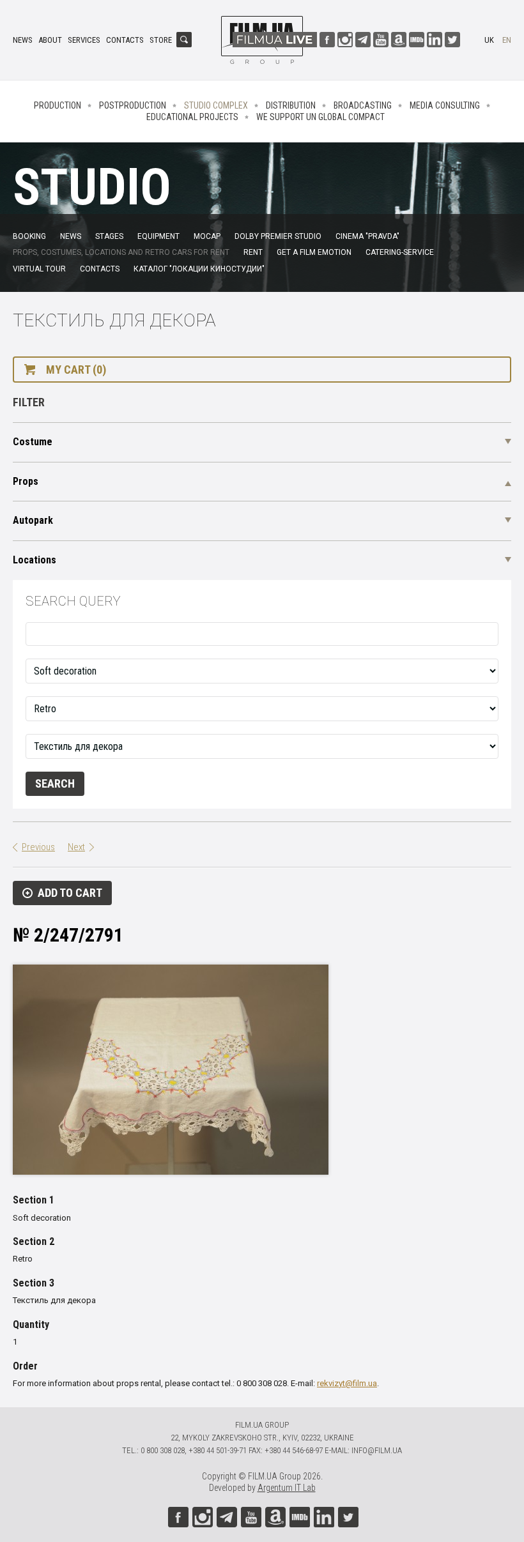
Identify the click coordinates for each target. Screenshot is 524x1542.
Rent (253, 252)
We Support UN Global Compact (320, 117)
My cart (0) (76, 369)
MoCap (207, 236)
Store (161, 40)
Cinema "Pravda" (367, 236)
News (23, 40)
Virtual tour (39, 268)
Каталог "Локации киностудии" (199, 268)
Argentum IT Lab (287, 1488)
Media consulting (445, 105)
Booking (29, 236)
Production (57, 105)
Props (25, 481)
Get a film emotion (314, 252)
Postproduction (132, 105)
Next (76, 847)
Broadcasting (363, 105)
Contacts (125, 40)
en (506, 40)
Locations (34, 560)
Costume (32, 442)
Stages (109, 236)
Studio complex (216, 105)
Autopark (33, 520)
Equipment (158, 236)
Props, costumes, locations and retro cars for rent (121, 252)
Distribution (291, 105)
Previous (38, 847)
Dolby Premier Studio (278, 236)
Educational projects (192, 117)
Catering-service (400, 252)
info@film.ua (376, 1450)
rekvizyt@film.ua (347, 1383)
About (50, 40)
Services (84, 40)
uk (489, 40)
